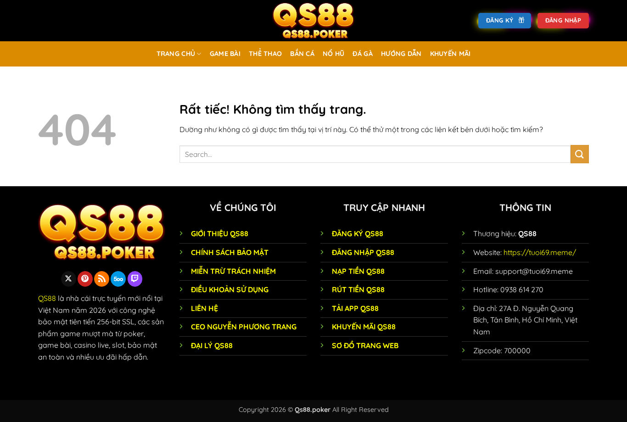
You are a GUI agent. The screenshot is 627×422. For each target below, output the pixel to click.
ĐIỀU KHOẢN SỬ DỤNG (230, 289)
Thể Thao (265, 54)
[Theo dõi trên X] (68, 279)
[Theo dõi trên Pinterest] (85, 279)
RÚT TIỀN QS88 (358, 289)
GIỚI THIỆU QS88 (219, 233)
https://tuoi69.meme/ (540, 252)
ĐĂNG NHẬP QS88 (363, 252)
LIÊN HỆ (204, 308)
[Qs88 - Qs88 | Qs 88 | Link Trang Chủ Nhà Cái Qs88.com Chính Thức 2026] (313, 20)
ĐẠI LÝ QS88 (212, 345)
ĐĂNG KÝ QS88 (357, 233)
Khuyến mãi (450, 54)
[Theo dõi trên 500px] (118, 279)
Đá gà (362, 54)
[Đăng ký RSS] (101, 279)
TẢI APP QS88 (355, 308)
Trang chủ (176, 54)
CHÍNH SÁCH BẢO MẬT (230, 252)
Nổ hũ (333, 54)
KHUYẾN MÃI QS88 (364, 326)
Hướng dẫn (401, 54)
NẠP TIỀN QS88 (358, 271)
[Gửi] (580, 154)
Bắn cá (302, 54)
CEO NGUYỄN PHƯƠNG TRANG (244, 326)
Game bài (225, 54)
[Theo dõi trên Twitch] (135, 279)
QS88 (47, 298)
